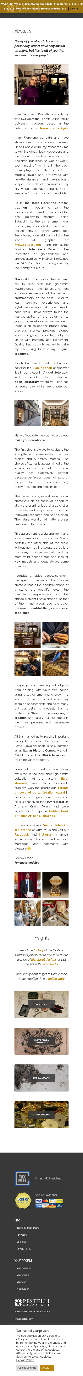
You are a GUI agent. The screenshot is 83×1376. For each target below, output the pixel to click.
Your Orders (23, 1275)
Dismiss (74, 8)
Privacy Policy (24, 1248)
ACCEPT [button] (47, 1367)
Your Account (24, 1268)
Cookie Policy (25, 1360)
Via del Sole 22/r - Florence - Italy (32, 1311)
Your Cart (21, 1282)
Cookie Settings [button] (27, 1367)
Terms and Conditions (28, 1228)
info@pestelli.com (23, 1319)
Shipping (21, 1241)
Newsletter (23, 1289)
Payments (22, 1234)
